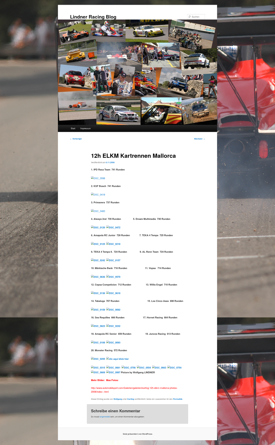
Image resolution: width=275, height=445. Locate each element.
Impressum (85, 128)
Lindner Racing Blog (93, 16)
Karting (130, 399)
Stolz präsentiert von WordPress (137, 433)
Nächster (199, 138)
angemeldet (105, 416)
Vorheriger (76, 138)
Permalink (177, 399)
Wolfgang (117, 399)
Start (73, 128)
